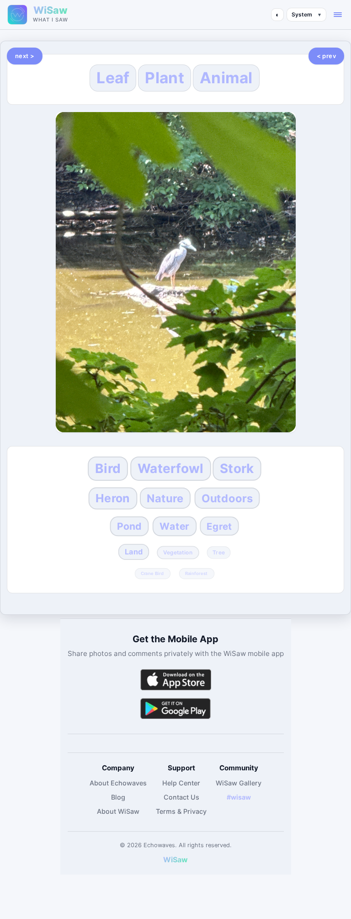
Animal (226, 78)
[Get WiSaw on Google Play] (175, 708)
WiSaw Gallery (238, 783)
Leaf (112, 78)
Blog (118, 797)
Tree (219, 552)
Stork (237, 468)
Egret (219, 526)
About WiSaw (118, 811)
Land (134, 552)
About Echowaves (118, 783)
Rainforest (196, 573)
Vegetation (177, 552)
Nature (165, 498)
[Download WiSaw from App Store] (175, 679)
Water (174, 526)
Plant (164, 78)
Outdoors (227, 498)
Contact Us (181, 797)
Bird (108, 468)
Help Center (181, 783)
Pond (129, 526)
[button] (338, 15)
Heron (113, 498)
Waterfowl (170, 468)
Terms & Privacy (181, 811)
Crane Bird (152, 573)
